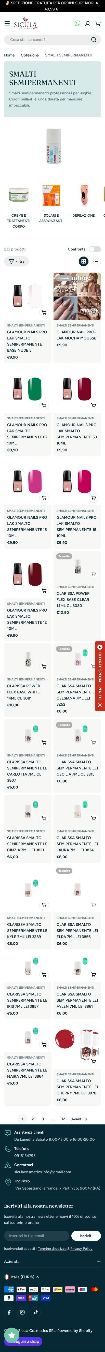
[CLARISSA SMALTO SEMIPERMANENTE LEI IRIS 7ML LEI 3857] (27, 967)
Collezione (30, 55)
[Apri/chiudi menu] (7, 23)
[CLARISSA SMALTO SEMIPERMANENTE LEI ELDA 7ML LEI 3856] (77, 888)
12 (63, 1119)
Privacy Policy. (81, 1248)
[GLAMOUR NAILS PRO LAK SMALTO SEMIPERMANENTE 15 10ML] (77, 481)
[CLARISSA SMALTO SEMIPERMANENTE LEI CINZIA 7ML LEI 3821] (27, 810)
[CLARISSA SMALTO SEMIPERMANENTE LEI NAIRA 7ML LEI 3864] (27, 1036)
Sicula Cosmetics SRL (37, 1330)
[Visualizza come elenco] (96, 261)
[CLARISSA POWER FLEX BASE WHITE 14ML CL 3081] (27, 658)
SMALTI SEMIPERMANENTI (26, 325)
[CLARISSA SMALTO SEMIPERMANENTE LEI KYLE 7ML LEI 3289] (27, 888)
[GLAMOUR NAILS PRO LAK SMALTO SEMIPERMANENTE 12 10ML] (27, 574)
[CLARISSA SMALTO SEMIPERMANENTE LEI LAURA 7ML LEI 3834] (77, 810)
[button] (100, 676)
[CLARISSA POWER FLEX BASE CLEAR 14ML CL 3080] (77, 566)
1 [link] (22, 1119)
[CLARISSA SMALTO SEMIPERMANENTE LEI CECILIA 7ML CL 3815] (77, 734)
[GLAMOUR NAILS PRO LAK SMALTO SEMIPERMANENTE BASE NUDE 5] (27, 296)
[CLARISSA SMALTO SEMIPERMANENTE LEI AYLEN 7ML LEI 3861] (77, 967)
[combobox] (52, 40)
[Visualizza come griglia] (83, 261)
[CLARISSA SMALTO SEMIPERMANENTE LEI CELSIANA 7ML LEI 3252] (77, 658)
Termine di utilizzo (52, 1248)
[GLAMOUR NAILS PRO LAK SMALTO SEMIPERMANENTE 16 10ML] (27, 481)
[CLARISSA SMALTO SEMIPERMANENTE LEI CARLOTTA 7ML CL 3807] (27, 734)
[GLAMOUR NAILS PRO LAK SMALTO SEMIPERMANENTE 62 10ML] (27, 389)
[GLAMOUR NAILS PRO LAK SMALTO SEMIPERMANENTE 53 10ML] (77, 389)
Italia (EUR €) (22, 1277)
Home (9, 55)
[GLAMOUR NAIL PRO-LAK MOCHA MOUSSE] (77, 296)
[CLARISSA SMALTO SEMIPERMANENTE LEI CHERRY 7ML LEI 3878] (77, 1045)
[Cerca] (94, 40)
